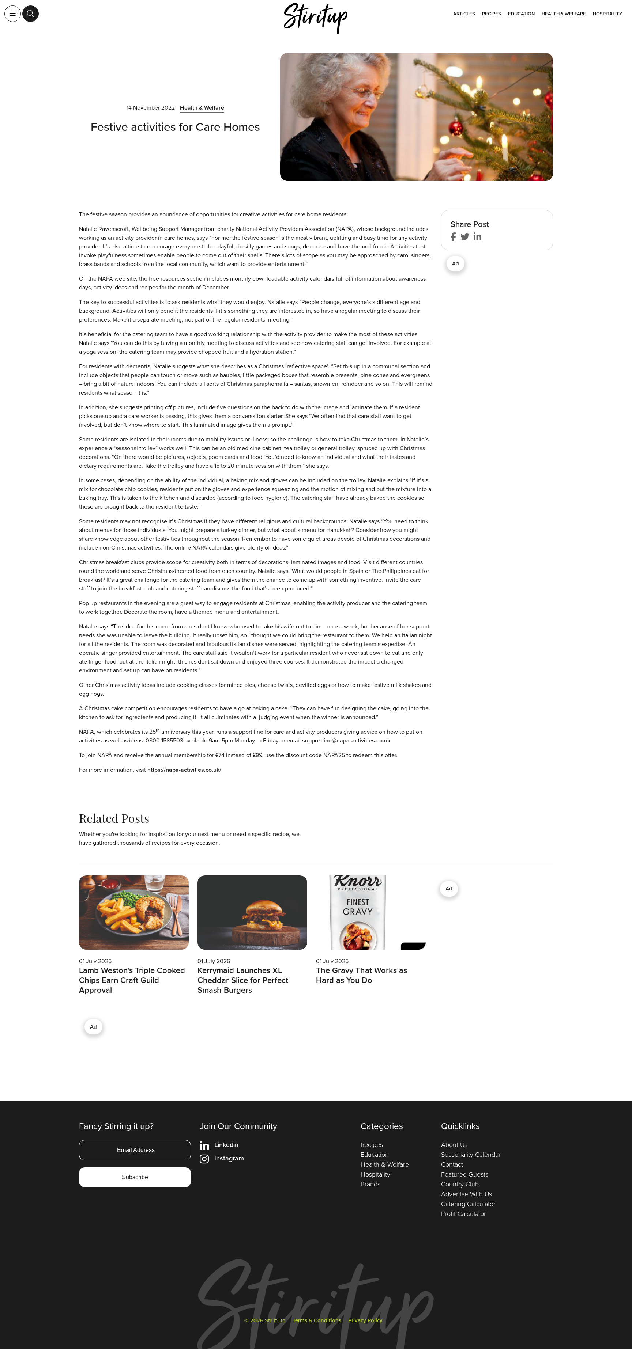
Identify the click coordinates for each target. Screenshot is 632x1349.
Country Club (460, 1184)
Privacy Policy (365, 1320)
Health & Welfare (564, 13)
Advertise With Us (466, 1194)
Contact (452, 1164)
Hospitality (607, 13)
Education (521, 13)
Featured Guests (464, 1174)
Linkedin (226, 1145)
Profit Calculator (463, 1214)
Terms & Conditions (317, 1320)
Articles (464, 13)
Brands (370, 1184)
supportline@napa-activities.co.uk (346, 740)
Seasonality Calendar (471, 1154)
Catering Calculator (468, 1204)
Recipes (491, 13)
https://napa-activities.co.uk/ (184, 769)
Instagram (229, 1158)
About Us (454, 1145)
